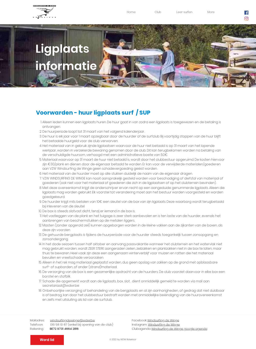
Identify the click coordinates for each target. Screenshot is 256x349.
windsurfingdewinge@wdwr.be (72, 320)
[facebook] (246, 13)
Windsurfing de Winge (163, 320)
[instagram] (246, 19)
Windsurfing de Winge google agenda (179, 329)
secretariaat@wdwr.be (60, 285)
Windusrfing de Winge (164, 324)
